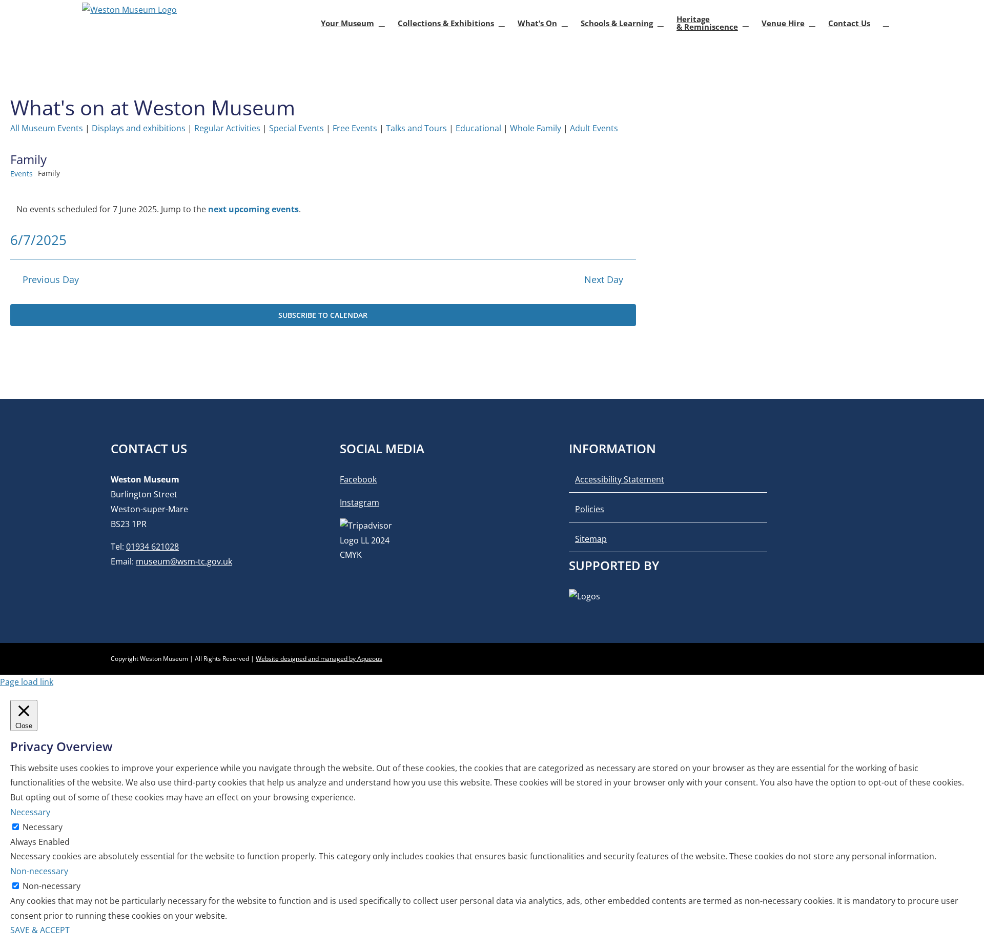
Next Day (603, 279)
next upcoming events (253, 209)
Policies (589, 509)
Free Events (355, 128)
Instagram (359, 502)
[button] (886, 23)
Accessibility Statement (619, 479)
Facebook (358, 479)
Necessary (43, 827)
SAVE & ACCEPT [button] (40, 930)
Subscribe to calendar (322, 315)
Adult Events (594, 128)
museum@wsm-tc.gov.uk (184, 561)
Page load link (26, 682)
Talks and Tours (416, 128)
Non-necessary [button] (39, 871)
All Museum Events (46, 128)
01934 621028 (152, 546)
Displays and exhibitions (139, 128)
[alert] (323, 209)
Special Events (296, 128)
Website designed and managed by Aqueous (319, 658)
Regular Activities (227, 128)
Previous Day (51, 279)
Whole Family (535, 128)
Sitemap (591, 538)
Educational (478, 128)
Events (21, 173)
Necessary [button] (30, 812)
